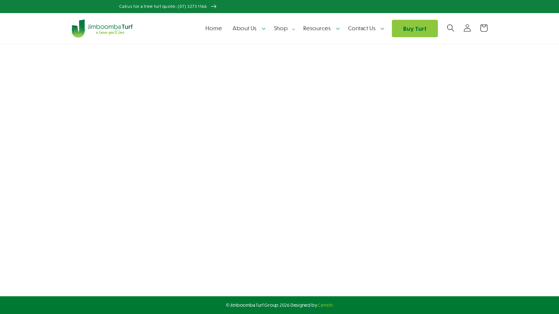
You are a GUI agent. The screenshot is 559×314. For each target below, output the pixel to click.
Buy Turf (415, 28)
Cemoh (325, 305)
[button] (248, 28)
